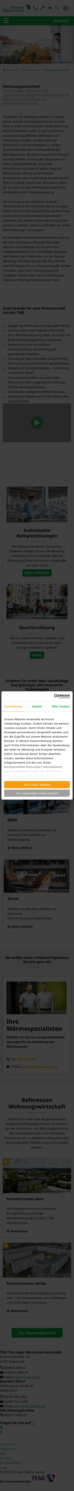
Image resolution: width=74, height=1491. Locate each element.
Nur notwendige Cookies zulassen (37, 793)
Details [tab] (37, 706)
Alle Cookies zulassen (37, 784)
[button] (67, 1484)
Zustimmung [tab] (13, 706)
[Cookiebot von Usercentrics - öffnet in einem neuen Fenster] (54, 696)
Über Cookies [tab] (61, 706)
